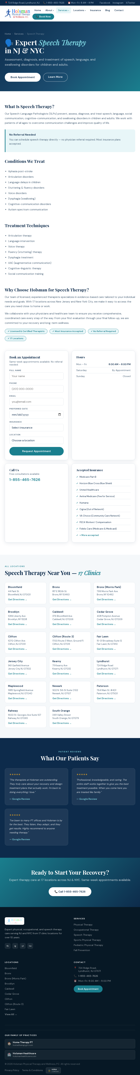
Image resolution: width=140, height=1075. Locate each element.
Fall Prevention (82, 950)
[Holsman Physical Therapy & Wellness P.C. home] (17, 13)
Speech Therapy (83, 934)
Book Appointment (23, 77)
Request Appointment (36, 451)
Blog (107, 10)
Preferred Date (18, 409)
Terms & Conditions (32, 1070)
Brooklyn (10, 983)
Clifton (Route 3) (14, 1004)
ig (15, 946)
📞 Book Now (43, 16)
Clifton (8, 998)
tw (30, 946)
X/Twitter (130, 2)
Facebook (105, 2)
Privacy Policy (12, 1070)
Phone (13, 383)
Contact (119, 10)
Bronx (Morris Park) (15, 978)
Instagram (118, 2)
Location (14, 434)
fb (8, 946)
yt (23, 946)
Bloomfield (11, 968)
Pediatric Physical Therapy (88, 945)
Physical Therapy (83, 924)
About (48, 10)
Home (37, 10)
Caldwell (9, 988)
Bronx (8, 973)
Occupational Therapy (86, 929)
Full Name (15, 370)
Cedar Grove (12, 993)
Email (12, 396)
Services (62, 10)
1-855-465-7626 (55, 2)
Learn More (55, 77)
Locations (78, 10)
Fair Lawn (10, 1009)
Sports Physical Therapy (87, 939)
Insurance (95, 10)
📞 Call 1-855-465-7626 (70, 891)
